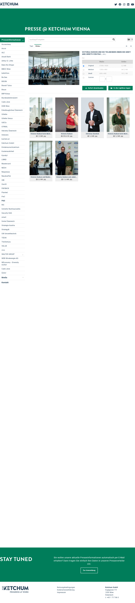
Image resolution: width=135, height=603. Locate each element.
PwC (3, 197)
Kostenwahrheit (8, 151)
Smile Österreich (8, 221)
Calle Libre (6, 102)
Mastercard (6, 164)
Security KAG (7, 213)
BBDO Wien (6, 69)
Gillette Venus (7, 118)
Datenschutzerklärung (65, 590)
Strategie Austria (8, 225)
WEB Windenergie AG (10, 258)
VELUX (4, 246)
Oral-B (4, 184)
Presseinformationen (11, 40)
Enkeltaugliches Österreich (12, 110)
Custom (91, 77)
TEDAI (4, 238)
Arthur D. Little (7, 61)
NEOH (4, 168)
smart (4, 217)
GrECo (4, 123)
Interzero (5, 135)
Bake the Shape (8, 65)
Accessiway (6, 44)
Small (90, 73)
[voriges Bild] (127, 46)
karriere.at (6, 139)
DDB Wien (5, 106)
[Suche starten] (113, 39)
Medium (91, 69)
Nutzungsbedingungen (66, 587)
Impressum (61, 592)
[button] (130, 39)
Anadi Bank (6, 57)
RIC (3, 205)
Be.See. (4, 77)
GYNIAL (5, 127)
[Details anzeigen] (41, 114)
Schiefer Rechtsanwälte (11, 209)
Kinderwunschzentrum (10, 147)
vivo (3, 250)
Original (91, 65)
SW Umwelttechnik (9, 234)
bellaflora (5, 73)
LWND (4, 160)
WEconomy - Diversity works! (10, 263)
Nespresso (6, 172)
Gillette (4, 114)
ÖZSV (4, 273)
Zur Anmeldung (89, 570)
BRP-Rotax (6, 94)
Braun (4, 90)
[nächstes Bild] (131, 46)
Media (4, 277)
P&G (3, 201)
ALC (3, 53)
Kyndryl (5, 155)
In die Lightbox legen (121, 88)
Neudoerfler (6, 176)
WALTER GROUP (8, 254)
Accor (4, 48)
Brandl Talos (7, 86)
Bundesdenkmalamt (9, 98)
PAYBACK (5, 188)
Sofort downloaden (95, 88)
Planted (5, 192)
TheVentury (6, 242)
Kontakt (5, 282)
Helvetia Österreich (9, 131)
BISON (4, 81)
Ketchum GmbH (8, 143)
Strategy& (5, 229)
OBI (3, 180)
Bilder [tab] (38, 46)
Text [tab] (31, 46)
